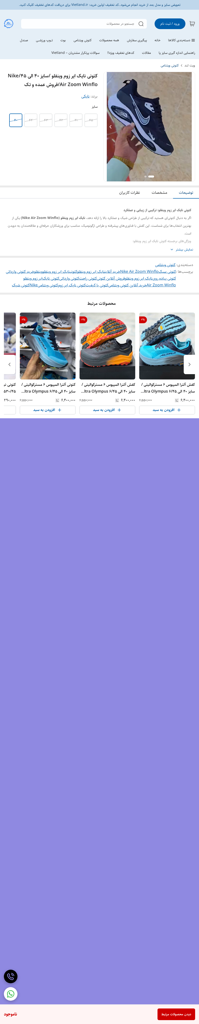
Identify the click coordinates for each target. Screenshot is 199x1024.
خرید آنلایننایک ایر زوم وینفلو (98, 272)
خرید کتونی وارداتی (20, 272)
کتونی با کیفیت (97, 285)
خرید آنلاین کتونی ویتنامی (127, 285)
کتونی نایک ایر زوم (72, 285)
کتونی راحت (88, 278)
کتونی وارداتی (69, 278)
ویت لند (189, 65)
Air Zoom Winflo (161, 285)
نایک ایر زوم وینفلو (138, 278)
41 (76, 120)
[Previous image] (110, 127)
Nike (34, 285)
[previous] (189, 364)
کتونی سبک (167, 272)
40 (15, 120)
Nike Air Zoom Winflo (139, 272)
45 (91, 120)
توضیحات (186, 193)
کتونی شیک (21, 285)
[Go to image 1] (151, 176)
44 (31, 120)
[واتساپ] (10, 994)
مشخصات (159, 193)
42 (61, 120)
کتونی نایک (50, 278)
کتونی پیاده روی (164, 278)
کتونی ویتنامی (170, 65)
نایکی (85, 96)
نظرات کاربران (129, 193)
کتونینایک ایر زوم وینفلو (59, 272)
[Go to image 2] (145, 176)
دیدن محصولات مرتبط (176, 1014)
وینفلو (38, 272)
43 (46, 120)
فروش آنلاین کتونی (111, 278)
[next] (9, 364)
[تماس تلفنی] (10, 976)
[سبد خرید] (192, 24)
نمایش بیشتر (184, 249)
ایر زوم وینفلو (32, 278)
